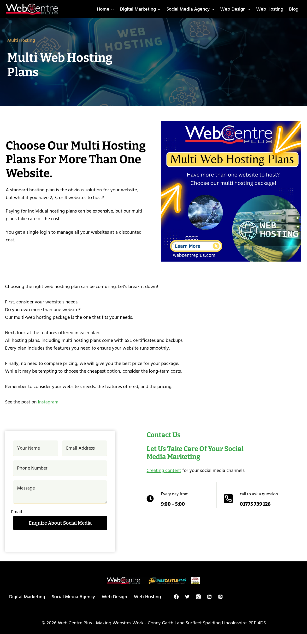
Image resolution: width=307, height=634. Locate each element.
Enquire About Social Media (60, 523)
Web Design (114, 597)
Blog (293, 9)
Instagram (48, 402)
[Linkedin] (209, 597)
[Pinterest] (220, 597)
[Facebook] (176, 597)
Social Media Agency (73, 597)
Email (16, 512)
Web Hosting (269, 9)
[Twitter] (187, 597)
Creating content (164, 470)
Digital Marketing (27, 597)
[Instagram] (198, 597)
